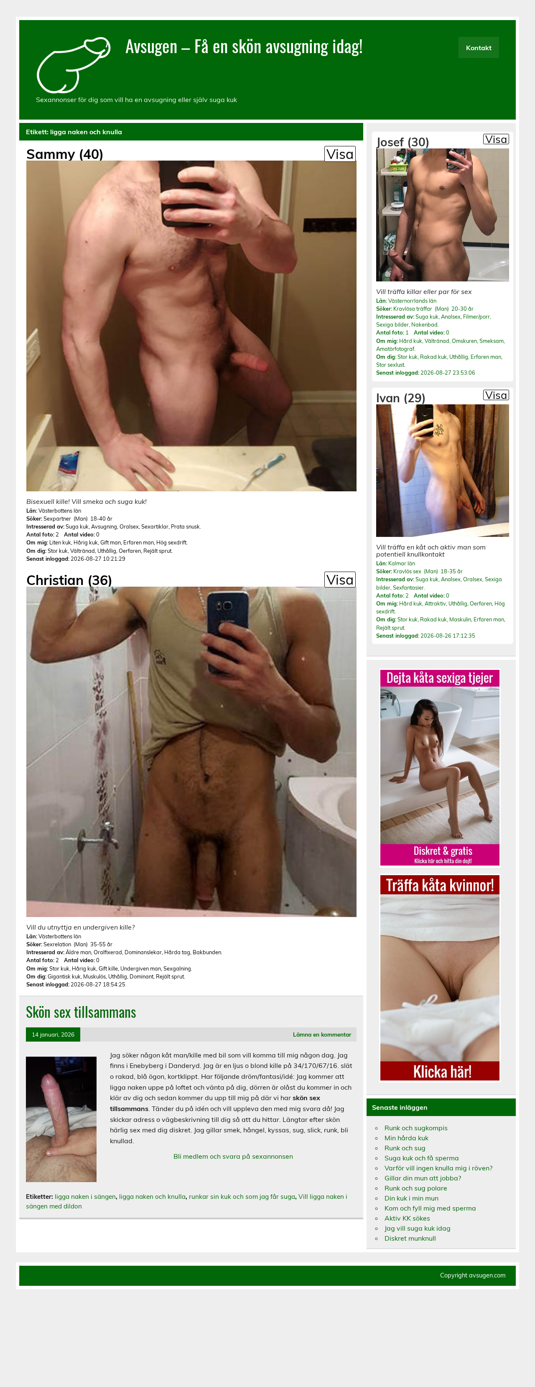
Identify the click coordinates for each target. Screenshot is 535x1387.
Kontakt (479, 47)
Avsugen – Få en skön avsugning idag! (244, 45)
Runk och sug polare (416, 1188)
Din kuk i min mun (411, 1198)
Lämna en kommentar (322, 1034)
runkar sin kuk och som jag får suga (242, 1197)
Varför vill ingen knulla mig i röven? (438, 1168)
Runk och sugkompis (416, 1128)
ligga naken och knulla (152, 1197)
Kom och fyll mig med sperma (430, 1208)
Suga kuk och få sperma (422, 1158)
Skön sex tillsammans (81, 1011)
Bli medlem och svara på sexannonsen (233, 1156)
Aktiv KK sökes (407, 1218)
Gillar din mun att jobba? (423, 1178)
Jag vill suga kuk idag (418, 1228)
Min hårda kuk (406, 1138)
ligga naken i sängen (85, 1197)
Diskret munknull (410, 1238)
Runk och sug (405, 1148)
